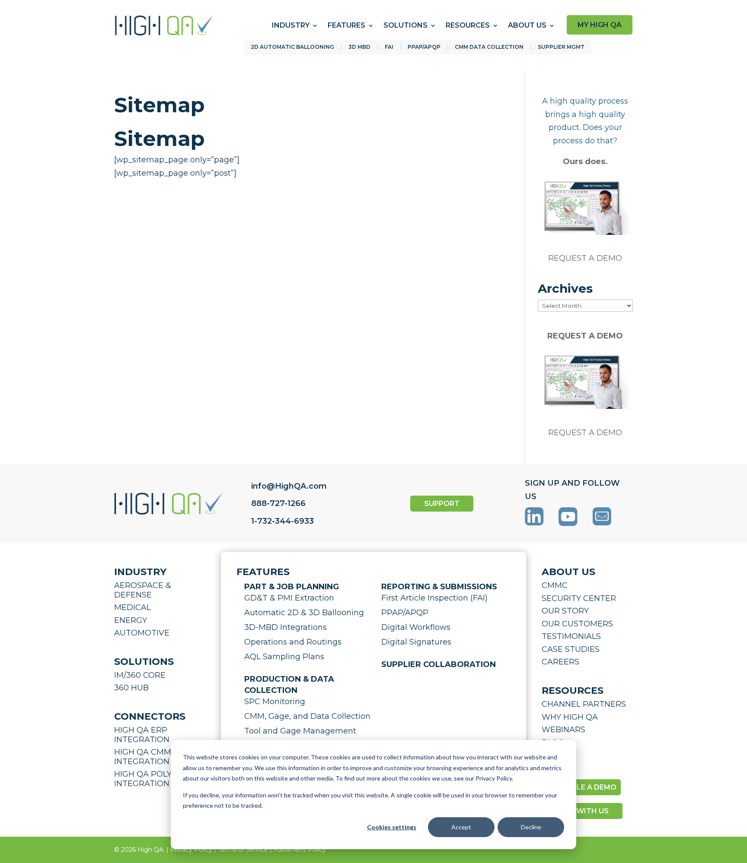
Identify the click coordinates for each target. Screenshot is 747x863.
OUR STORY (565, 611)
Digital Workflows (415, 627)
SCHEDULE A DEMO (581, 787)
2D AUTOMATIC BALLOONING (292, 47)
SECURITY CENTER (579, 598)
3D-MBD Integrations (285, 627)
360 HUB (131, 687)
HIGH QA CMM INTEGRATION (142, 756)
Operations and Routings (293, 642)
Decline (531, 827)
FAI (389, 47)
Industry (291, 25)
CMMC (555, 585)
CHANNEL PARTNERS (584, 704)
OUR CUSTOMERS (577, 624)
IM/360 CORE (140, 675)
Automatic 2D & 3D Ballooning (304, 612)
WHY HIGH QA (570, 717)
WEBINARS (563, 729)
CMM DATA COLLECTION (489, 47)
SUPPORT (442, 503)
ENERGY (130, 620)
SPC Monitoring (274, 701)
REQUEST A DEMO (585, 258)
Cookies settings (391, 827)
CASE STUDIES (571, 649)
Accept (461, 827)
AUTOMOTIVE (141, 633)
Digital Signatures (416, 642)
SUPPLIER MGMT (561, 47)
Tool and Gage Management (300, 731)
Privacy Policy (191, 850)
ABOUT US (568, 572)
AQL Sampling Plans (284, 656)
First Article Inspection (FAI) (434, 598)
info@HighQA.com (289, 486)
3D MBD (359, 47)
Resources (468, 25)
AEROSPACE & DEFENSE (142, 590)
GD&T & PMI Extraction (289, 598)
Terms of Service (243, 850)
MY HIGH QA (600, 25)
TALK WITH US (582, 811)
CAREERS (560, 662)
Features (346, 25)
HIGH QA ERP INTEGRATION (141, 734)
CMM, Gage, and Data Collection (307, 716)
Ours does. (585, 161)
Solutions (405, 25)
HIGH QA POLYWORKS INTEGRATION (158, 778)
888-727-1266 (278, 503)
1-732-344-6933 (282, 521)
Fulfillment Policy (300, 850)
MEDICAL (132, 607)
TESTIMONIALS (571, 636)
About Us (527, 25)
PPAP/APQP (424, 47)
